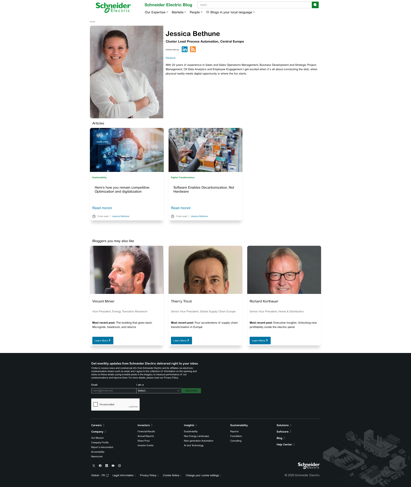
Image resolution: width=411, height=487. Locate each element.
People (195, 12)
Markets (178, 12)
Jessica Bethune (120, 216)
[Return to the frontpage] (113, 8)
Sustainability (99, 177)
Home (92, 22)
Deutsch (170, 57)
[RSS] (193, 51)
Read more (101, 208)
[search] (315, 5)
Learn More (101, 340)
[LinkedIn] (185, 51)
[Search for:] (254, 5)
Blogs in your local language (231, 12)
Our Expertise (155, 12)
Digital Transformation (183, 177)
